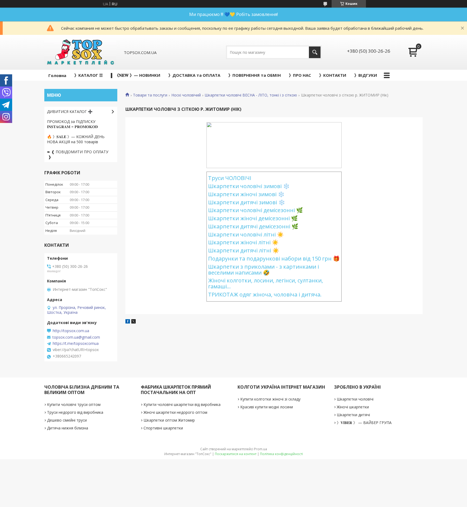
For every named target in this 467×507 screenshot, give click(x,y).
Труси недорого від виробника (75, 412)
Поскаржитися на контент (235, 454)
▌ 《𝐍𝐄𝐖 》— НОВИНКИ (135, 75)
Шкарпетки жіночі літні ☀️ (243, 242)
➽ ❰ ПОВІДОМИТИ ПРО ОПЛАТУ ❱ (77, 154)
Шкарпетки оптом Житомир (169, 420)
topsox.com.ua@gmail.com (76, 337)
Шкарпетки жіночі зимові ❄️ (246, 194)
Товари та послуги (150, 95)
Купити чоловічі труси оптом (74, 404)
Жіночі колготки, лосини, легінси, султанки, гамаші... (265, 283)
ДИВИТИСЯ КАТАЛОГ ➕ (69, 111)
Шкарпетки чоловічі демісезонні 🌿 (255, 210)
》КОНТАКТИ (332, 75)
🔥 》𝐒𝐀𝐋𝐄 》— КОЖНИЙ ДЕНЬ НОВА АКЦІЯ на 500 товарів (76, 139)
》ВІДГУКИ (365, 75)
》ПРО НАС (300, 75)
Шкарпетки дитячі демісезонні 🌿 (253, 226)
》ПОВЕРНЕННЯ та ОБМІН (254, 75)
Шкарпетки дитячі (353, 414)
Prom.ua (260, 449)
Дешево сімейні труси (67, 420)
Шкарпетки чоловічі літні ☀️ (246, 234)
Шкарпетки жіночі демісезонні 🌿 (253, 218)
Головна (57, 75)
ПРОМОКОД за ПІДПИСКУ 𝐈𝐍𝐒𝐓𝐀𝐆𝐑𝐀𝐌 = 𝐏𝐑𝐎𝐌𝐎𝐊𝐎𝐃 (72, 124)
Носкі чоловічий (186, 95)
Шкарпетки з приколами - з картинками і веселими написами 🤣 (263, 269)
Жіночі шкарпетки (353, 406)
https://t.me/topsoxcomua (76, 343)
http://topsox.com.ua (71, 330)
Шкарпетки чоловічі (355, 399)
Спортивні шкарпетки (163, 428)
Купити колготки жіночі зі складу (270, 399)
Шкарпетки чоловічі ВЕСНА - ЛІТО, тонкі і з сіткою (251, 95)
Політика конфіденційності (281, 454)
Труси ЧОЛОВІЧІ (229, 178)
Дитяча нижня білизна (67, 428)
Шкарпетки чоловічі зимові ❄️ (249, 186)
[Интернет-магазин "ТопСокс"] (80, 52)
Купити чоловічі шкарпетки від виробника (182, 404)
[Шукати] (315, 52)
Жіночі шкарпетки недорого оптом (175, 412)
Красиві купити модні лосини (266, 406)
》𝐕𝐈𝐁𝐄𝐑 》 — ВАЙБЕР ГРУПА (364, 422)
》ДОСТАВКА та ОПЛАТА (194, 75)
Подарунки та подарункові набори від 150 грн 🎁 (274, 258)
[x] (133, 322)
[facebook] (127, 322)
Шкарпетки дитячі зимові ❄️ (246, 202)
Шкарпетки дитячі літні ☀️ (243, 250)
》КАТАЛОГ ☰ (88, 75)
